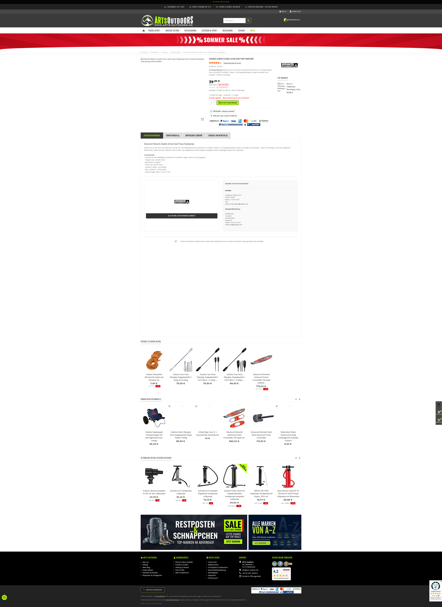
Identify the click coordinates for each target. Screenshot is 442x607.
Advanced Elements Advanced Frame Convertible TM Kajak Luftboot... (261, 378)
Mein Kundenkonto (182, 573)
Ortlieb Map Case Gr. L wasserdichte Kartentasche (261, 433)
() (220, 63)
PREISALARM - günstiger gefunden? (224, 111)
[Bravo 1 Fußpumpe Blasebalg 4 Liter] (281, 87)
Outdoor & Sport (209, 30)
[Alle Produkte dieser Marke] (289, 66)
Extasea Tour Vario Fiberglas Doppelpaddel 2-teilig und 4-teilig (181, 377)
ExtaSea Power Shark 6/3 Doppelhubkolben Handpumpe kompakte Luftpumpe (207, 495)
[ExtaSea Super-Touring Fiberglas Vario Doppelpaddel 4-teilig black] (181, 417)
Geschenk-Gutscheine (150, 573)
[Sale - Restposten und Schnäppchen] (194, 532)
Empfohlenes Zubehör (193, 135)
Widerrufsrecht (213, 565)
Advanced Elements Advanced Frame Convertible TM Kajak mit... (288, 435)
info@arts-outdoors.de (250, 570)
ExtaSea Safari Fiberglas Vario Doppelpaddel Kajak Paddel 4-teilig (234, 435)
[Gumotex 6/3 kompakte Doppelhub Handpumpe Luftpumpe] (181, 476)
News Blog (146, 567)
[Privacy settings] (4, 597)
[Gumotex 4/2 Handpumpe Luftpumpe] (154, 476)
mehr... (253, 30)
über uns (145, 562)
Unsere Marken (147, 570)
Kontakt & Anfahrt (181, 565)
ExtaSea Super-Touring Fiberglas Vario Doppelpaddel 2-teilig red (154, 435)
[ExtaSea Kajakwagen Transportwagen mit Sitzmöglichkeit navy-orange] (207, 417)
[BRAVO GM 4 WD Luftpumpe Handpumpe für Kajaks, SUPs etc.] (234, 476)
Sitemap (145, 565)
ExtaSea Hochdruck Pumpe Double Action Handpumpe (288, 492)
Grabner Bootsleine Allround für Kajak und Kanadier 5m (154, 377)
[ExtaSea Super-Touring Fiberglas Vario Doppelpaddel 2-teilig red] (154, 417)
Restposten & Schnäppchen (152, 575)
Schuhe (241, 30)
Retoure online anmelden (184, 562)
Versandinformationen (172, 600)
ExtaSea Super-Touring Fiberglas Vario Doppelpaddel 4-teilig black (180, 435)
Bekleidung (228, 30)
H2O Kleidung (190, 30)
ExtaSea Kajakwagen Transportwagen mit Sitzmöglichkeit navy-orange (208, 436)
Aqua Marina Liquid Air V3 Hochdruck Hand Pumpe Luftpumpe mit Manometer (261, 494)
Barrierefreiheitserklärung (217, 570)
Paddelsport (154, 30)
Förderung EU (213, 578)
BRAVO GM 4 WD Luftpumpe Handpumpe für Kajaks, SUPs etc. (234, 494)
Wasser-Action (172, 30)
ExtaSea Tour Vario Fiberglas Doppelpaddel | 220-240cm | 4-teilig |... (234, 377)
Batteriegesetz (213, 573)
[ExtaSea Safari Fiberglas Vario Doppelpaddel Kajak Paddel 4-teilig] (234, 417)
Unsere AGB (212, 562)
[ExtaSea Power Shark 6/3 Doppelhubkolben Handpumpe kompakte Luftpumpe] (207, 476)
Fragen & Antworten (217, 135)
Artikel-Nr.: (213, 66)
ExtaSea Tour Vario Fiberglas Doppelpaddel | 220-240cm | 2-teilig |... (207, 377)
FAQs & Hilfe (179, 570)
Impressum (212, 575)
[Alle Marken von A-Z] (275, 532)
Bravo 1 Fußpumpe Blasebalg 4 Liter (294, 87)
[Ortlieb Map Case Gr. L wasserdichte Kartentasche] (261, 417)
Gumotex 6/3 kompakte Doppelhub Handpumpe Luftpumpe (181, 494)
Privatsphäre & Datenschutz (218, 567)
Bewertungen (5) (172, 135)
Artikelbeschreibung (152, 135)
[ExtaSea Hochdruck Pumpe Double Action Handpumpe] (288, 476)
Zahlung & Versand (182, 567)
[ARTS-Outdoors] (167, 20)
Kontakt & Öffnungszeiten (251, 576)
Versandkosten (160, 596)
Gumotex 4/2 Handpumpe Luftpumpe (154, 492)
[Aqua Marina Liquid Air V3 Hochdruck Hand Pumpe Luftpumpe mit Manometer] (261, 476)
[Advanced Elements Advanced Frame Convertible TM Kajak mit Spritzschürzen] (288, 417)
